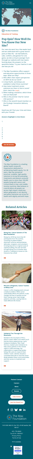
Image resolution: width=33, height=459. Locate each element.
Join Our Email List (16, 402)
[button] (30, 3)
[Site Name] (8, 3)
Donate (16, 391)
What (13, 121)
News (16, 386)
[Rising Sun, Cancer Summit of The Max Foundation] (5, 258)
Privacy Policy (16, 436)
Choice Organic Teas (10, 136)
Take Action (17, 397)
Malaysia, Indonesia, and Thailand (15, 130)
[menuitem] (8, 410)
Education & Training (10, 34)
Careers (16, 383)
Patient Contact (16, 379)
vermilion (18, 441)
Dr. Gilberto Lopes (10, 128)
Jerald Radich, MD (9, 138)
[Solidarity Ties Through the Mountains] (5, 366)
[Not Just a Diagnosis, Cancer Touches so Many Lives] (5, 306)
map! (17, 90)
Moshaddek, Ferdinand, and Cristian (16, 134)
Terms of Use (16, 438)
